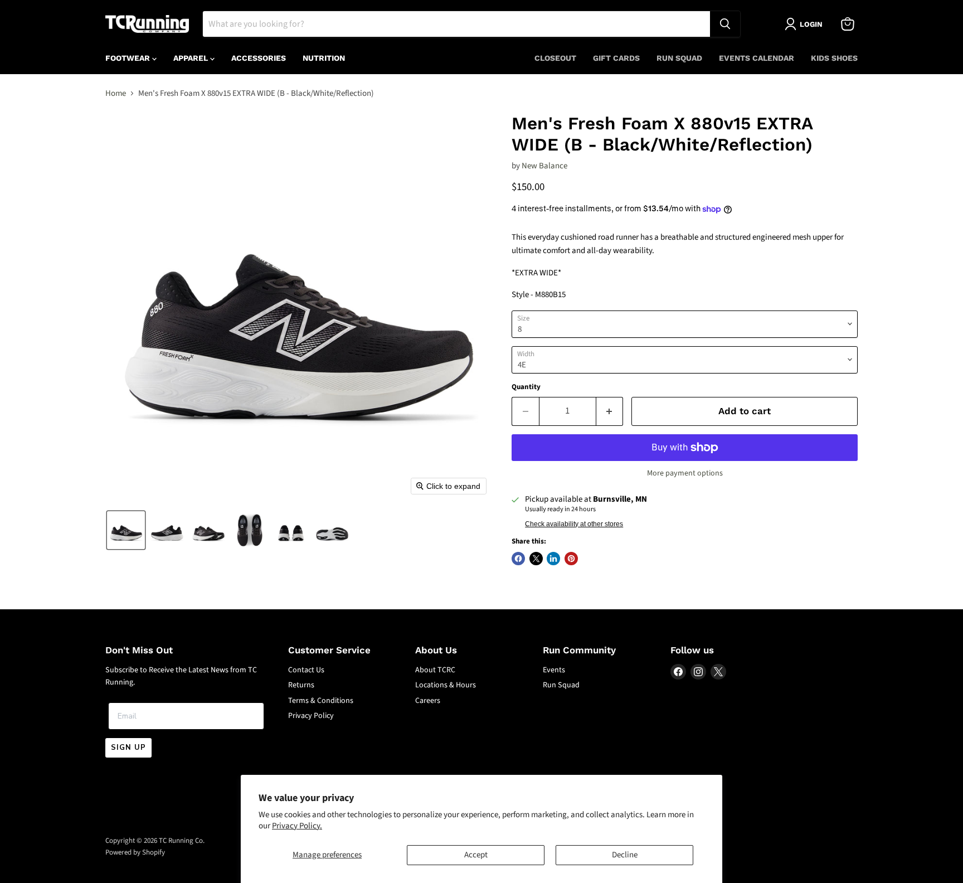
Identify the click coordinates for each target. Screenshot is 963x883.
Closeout (555, 58)
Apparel (191, 58)
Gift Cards (616, 58)
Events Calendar (756, 58)
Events (554, 670)
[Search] (725, 24)
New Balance (544, 166)
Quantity (526, 387)
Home (115, 93)
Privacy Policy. (297, 826)
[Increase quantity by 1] (610, 411)
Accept (476, 855)
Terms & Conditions (320, 700)
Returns (301, 685)
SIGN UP (128, 748)
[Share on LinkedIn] (553, 558)
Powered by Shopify (135, 852)
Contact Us (306, 670)
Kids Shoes (834, 58)
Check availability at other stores (574, 524)
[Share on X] (536, 558)
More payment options (685, 473)
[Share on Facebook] (518, 558)
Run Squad (679, 58)
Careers (427, 700)
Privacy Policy (311, 715)
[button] (126, 530)
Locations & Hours (445, 685)
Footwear (128, 58)
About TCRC (435, 670)
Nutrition (324, 58)
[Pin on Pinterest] (571, 558)
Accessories (258, 58)
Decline (625, 855)
